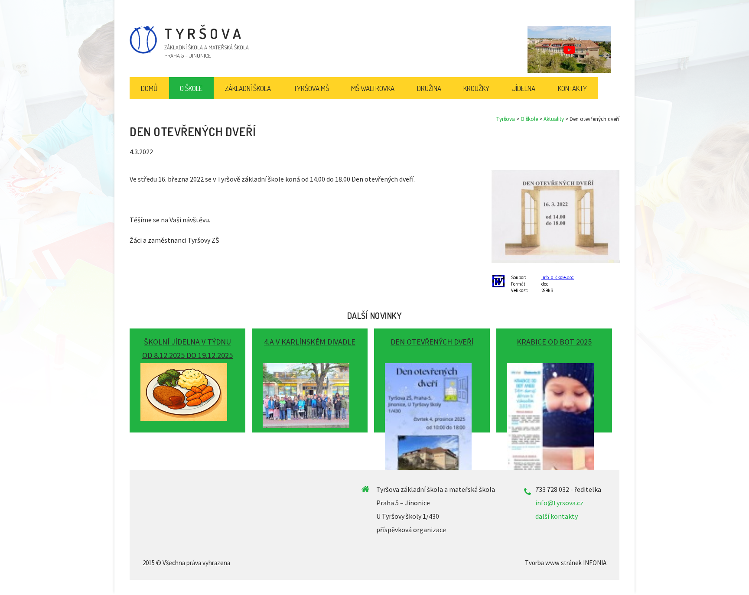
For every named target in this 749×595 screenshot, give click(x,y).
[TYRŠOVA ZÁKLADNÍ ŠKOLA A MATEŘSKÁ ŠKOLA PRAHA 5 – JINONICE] (143, 51)
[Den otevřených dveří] (432, 377)
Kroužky (476, 88)
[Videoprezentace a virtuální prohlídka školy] (569, 49)
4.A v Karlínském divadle (309, 342)
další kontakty (556, 516)
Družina (429, 88)
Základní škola (248, 88)
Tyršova (505, 119)
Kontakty (572, 88)
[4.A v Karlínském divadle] (310, 377)
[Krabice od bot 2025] (554, 377)
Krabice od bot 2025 (554, 342)
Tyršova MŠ (311, 88)
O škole (529, 119)
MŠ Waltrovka (372, 88)
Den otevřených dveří (432, 342)
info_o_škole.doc (557, 277)
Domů (149, 88)
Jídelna (523, 88)
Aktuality (554, 119)
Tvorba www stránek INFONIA (565, 562)
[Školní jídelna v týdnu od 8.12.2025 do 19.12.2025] (187, 377)
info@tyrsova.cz (559, 502)
